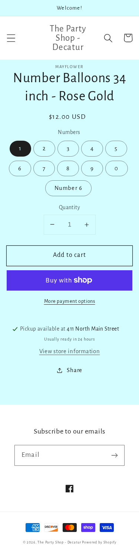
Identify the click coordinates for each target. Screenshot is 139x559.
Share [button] (74, 370)
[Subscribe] (114, 455)
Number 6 (68, 188)
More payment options (69, 301)
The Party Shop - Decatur (59, 542)
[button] (11, 38)
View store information (69, 351)
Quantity (69, 207)
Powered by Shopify (99, 542)
